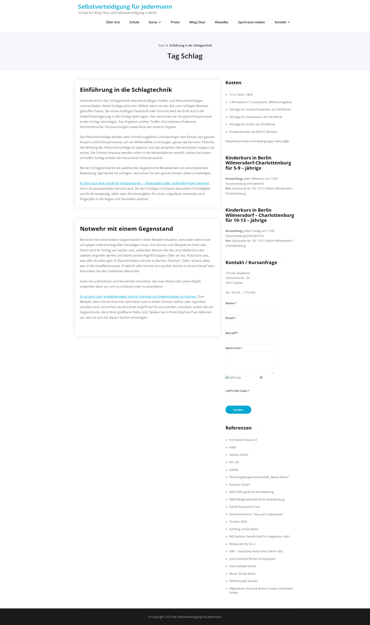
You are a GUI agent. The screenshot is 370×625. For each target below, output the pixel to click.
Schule (134, 22)
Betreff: (231, 333)
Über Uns (113, 22)
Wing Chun (197, 22)
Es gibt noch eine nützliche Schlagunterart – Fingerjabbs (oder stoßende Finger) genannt (144, 183)
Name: (230, 303)
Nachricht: (233, 348)
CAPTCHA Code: (237, 391)
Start (161, 45)
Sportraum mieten (251, 22)
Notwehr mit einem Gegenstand (126, 228)
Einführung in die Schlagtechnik (191, 45)
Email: (230, 318)
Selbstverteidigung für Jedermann (125, 6)
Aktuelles (221, 22)
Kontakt (280, 22)
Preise (175, 22)
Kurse (153, 22)
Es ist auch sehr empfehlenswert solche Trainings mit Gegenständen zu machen (138, 296)
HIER (286, 141)
